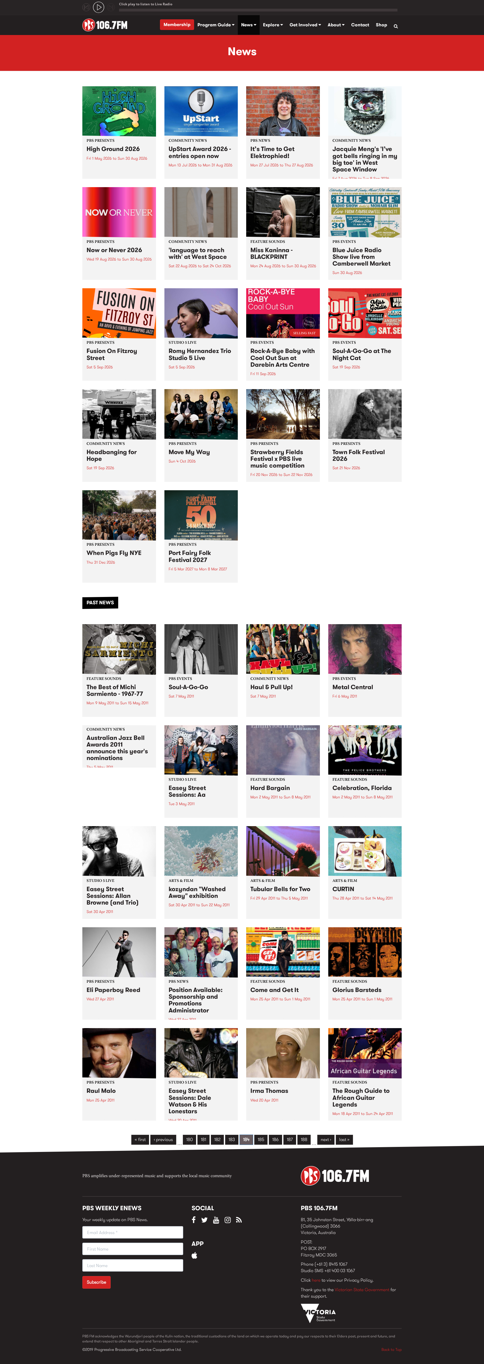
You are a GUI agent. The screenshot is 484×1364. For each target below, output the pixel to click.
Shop (381, 25)
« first (140, 1139)
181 (203, 1139)
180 (189, 1139)
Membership (177, 24)
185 (261, 1139)
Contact (360, 25)
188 (304, 1139)
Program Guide (214, 25)
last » (344, 1139)
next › (326, 1139)
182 (217, 1139)
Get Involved (304, 25)
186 (275, 1139)
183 (232, 1139)
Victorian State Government (362, 1289)
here (316, 1280)
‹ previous (163, 1139)
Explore (271, 25)
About (335, 25)
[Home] (107, 25)
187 (290, 1139)
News (247, 25)
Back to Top (391, 1349)
